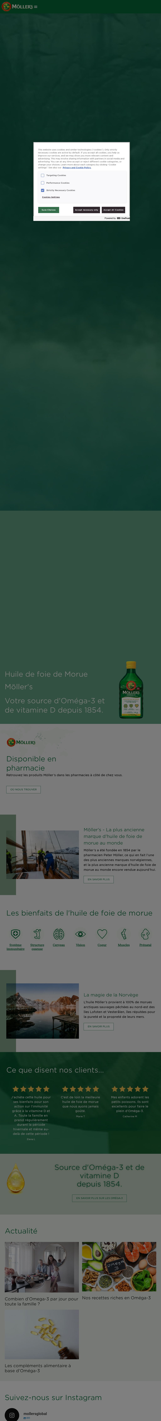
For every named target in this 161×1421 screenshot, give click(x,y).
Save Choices (49, 210)
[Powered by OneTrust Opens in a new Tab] (116, 219)
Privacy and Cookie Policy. (77, 167)
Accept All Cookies (113, 210)
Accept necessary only (86, 210)
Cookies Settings (51, 197)
